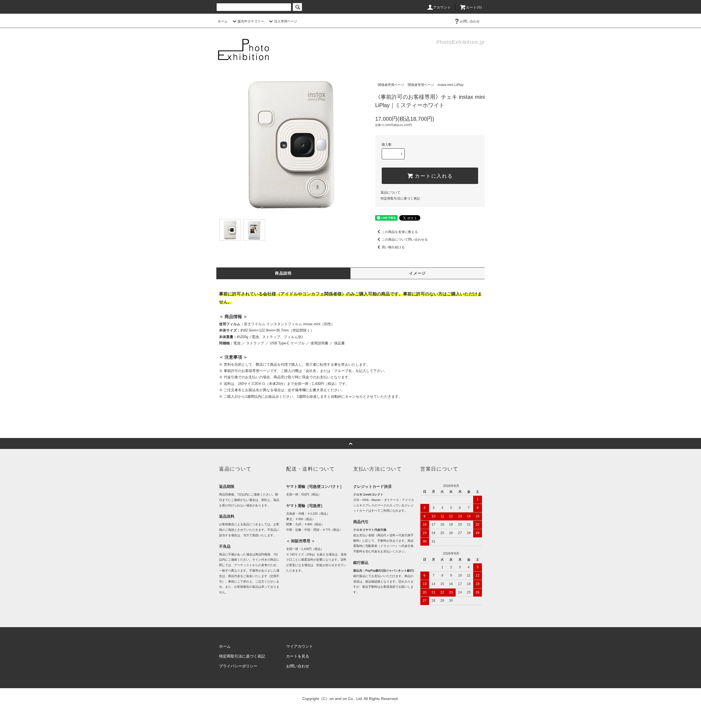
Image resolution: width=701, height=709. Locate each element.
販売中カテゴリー (251, 21)
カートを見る (297, 656)
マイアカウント (299, 646)
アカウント (442, 7)
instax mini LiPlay (451, 85)
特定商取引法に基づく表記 (400, 198)
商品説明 (283, 273)
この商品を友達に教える (400, 232)
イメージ (417, 273)
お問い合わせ (470, 21)
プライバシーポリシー (238, 666)
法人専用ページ (285, 21)
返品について (390, 192)
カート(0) (474, 7)
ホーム (223, 21)
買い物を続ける (393, 247)
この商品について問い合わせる (405, 239)
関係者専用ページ (391, 85)
